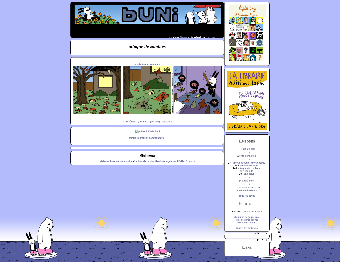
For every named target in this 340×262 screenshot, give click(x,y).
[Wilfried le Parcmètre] (246, 52)
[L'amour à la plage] (252, 45)
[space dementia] (259, 37)
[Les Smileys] (252, 52)
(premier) (143, 121)
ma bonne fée (248, 156)
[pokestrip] (232, 37)
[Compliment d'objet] (239, 52)
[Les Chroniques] (252, 60)
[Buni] (259, 30)
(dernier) (155, 121)
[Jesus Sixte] (239, 37)
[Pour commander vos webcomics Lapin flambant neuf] (247, 16)
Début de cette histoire (247, 217)
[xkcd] (239, 30)
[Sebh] (252, 22)
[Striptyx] (246, 45)
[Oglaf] (239, 22)
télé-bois (249, 180)
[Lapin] (232, 22)
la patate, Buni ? (253, 211)
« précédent (141, 64)
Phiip (211, 37)
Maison (104, 161)
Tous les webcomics (121, 161)
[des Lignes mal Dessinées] (246, 30)
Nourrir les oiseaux (249, 187)
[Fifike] (232, 30)
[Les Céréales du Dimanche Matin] (246, 22)
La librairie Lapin (143, 161)
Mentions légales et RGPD (169, 161)
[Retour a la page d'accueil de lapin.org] (247, 12)
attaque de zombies (249, 168)
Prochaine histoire (247, 222)
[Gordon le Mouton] (239, 45)
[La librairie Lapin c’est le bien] (247, 129)
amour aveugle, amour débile (249, 162)
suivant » (155, 64)
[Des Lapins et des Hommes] (239, 60)
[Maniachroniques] (246, 60)
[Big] (252, 30)
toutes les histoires (247, 228)
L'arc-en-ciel (248, 149)
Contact (190, 161)
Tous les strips (247, 195)
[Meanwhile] (259, 45)
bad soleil (249, 173)
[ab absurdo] (259, 22)
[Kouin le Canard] (232, 60)
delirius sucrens (249, 165)
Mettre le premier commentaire (146, 138)
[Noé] (232, 45)
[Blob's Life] (259, 52)
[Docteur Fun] (246, 37)
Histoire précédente (247, 219)
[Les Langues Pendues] (232, 52)
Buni (183, 37)
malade (249, 171)
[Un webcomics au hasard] (259, 60)
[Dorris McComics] (252, 37)
